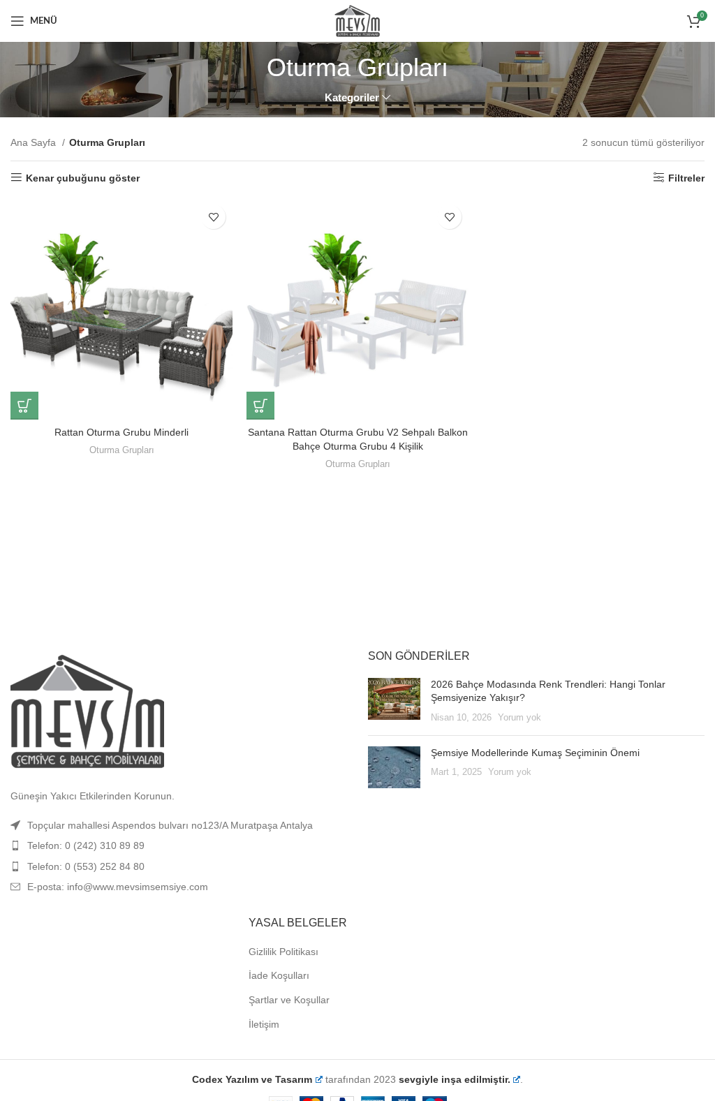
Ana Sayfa (34, 142)
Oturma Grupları (121, 450)
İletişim (264, 1024)
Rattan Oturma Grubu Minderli (121, 432)
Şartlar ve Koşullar (289, 999)
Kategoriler (352, 97)
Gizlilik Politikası (283, 951)
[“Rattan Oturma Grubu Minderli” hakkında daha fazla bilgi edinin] (24, 406)
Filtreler (686, 178)
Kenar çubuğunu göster (83, 178)
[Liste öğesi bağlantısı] (178, 845)
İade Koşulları (279, 975)
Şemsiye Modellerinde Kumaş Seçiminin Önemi (535, 752)
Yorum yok (519, 718)
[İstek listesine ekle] (213, 217)
